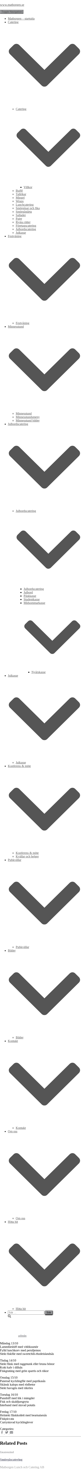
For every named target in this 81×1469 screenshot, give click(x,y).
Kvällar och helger (27, 856)
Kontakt (21, 1128)
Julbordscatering (26, 229)
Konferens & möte (27, 853)
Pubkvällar (22, 947)
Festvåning (22, 323)
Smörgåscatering (11, 1459)
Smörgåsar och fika (28, 208)
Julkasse (21, 232)
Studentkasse (32, 599)
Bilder (19, 1037)
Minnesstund (24, 413)
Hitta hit (21, 1308)
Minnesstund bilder (28, 420)
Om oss (20, 1218)
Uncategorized (7, 1452)
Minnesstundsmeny (28, 417)
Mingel (20, 197)
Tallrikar (21, 194)
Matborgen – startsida (21, 18)
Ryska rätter (23, 222)
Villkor (28, 187)
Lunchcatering (25, 204)
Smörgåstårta (24, 211)
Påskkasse (30, 596)
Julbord (28, 592)
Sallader (21, 215)
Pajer (19, 218)
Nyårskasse (38, 672)
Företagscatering (26, 225)
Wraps (20, 201)
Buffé (19, 190)
